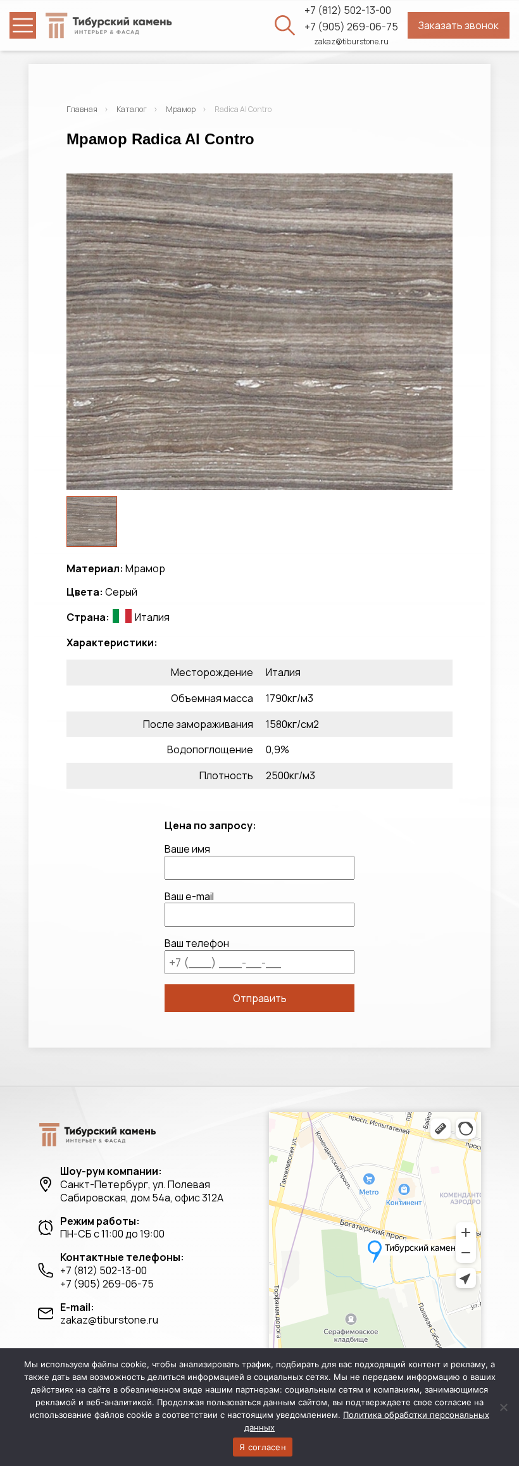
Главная (81, 109)
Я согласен (262, 1447)
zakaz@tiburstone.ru (351, 42)
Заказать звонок (458, 25)
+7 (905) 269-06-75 (351, 27)
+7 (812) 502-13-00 (347, 10)
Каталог (131, 109)
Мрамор (181, 109)
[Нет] (503, 1407)
